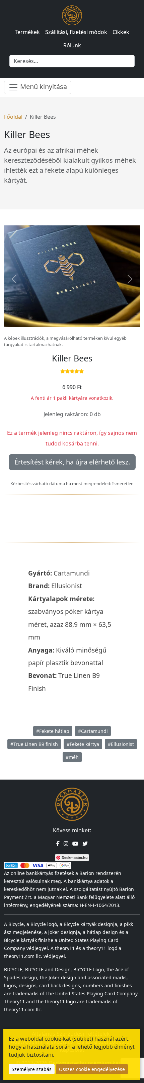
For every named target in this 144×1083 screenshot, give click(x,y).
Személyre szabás (32, 1069)
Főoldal (13, 116)
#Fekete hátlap (52, 731)
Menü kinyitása (42, 86)
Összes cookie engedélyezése (92, 1069)
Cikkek (121, 32)
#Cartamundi (93, 731)
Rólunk (72, 45)
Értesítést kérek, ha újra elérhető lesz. (72, 461)
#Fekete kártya (83, 744)
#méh (72, 757)
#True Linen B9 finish (34, 744)
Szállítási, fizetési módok (76, 32)
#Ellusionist (121, 744)
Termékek (27, 32)
